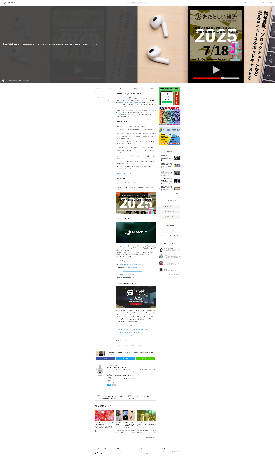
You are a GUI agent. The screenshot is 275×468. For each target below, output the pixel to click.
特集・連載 (244, 2)
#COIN (171, 232)
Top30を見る (177, 193)
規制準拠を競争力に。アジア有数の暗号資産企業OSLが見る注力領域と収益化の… (167, 157)
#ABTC (165, 230)
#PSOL (166, 232)
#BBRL (171, 235)
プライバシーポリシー (143, 453)
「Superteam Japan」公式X (125, 336)
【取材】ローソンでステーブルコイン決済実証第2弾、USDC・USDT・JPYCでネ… (167, 172)
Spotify (131, 102)
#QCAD (175, 230)
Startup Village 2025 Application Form (128, 332)
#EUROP (176, 235)
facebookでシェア (171, 206)
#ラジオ (133, 345)
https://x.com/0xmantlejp (129, 267)
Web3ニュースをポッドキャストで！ (103, 88)
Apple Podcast (123, 102)
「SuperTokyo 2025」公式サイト (126, 326)
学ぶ (254, 2)
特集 (169, 167)
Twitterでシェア (170, 211)
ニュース (259, 2)
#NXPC (161, 235)
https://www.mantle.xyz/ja (130, 261)
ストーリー (250, 2)
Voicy (135, 102)
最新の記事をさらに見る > (150, 437)
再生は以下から (98, 94)
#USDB (165, 235)
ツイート (137, 88)
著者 (266, 2)
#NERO (170, 230)
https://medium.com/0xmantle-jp (132, 271)
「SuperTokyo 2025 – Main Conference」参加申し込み (132, 329)
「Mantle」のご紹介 (99, 97)
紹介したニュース (99, 91)
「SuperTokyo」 (120, 114)
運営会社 (141, 451)
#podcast (140, 345)
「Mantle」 (124, 112)
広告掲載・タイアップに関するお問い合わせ (170, 451)
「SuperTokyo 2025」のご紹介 (102, 101)
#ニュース (128, 345)
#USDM (161, 232)
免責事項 (141, 455)
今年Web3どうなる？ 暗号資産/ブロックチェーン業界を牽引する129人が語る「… (167, 165)
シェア (123, 88)
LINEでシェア (170, 216)
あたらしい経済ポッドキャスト (117, 367)
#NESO (175, 232)
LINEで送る (151, 88)
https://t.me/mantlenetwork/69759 (129, 274)
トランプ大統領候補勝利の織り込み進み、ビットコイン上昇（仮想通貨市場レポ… (167, 180)
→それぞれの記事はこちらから (124, 173)
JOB (263, 2)
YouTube (141, 102)
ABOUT (270, 2)
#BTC (161, 230)
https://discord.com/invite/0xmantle (133, 264)
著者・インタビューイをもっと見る (173, 274)
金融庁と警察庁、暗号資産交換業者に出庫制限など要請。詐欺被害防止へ (166, 188)
